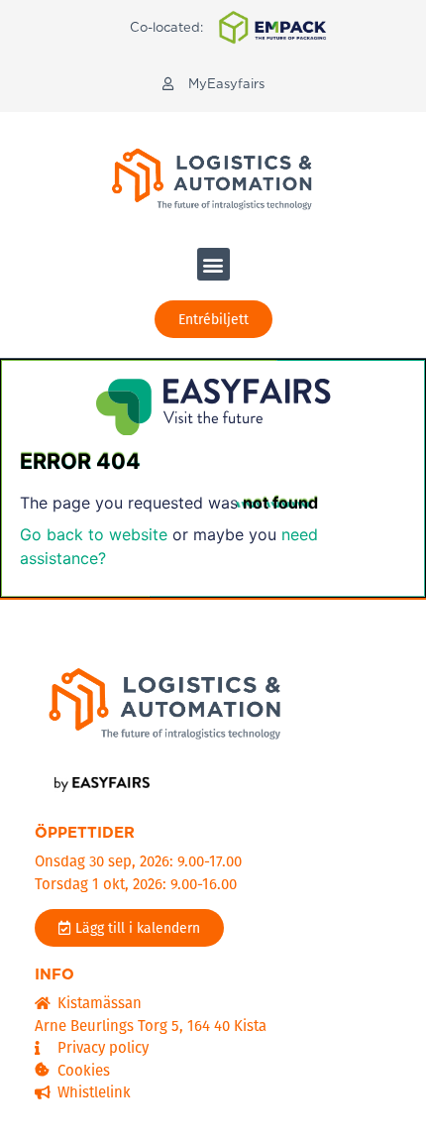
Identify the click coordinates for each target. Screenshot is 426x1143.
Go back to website (93, 534)
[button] (213, 83)
